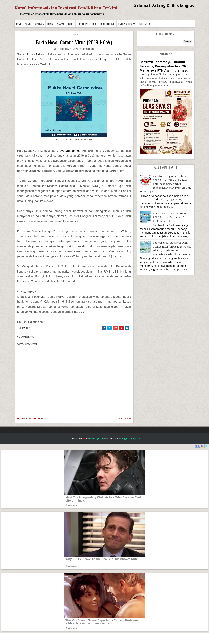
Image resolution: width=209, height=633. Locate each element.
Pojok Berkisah (107, 23)
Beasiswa (39, 23)
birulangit (101, 59)
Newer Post (26, 418)
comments (88, 48)
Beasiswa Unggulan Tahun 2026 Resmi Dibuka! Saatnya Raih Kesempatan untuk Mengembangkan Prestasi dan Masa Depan (165, 184)
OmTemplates (96, 438)
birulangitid (33, 54)
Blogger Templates (130, 438)
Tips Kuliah (82, 23)
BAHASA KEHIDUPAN (126, 23)
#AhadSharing (69, 150)
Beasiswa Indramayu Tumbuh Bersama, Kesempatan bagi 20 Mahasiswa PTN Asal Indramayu (164, 66)
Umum (75, 34)
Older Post (123, 418)
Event (71, 23)
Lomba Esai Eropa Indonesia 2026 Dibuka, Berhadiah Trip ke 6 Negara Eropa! (171, 217)
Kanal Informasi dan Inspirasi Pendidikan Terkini (66, 8)
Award (28, 23)
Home (18, 23)
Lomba (50, 23)
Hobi (94, 23)
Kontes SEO (144, 23)
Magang (60, 23)
